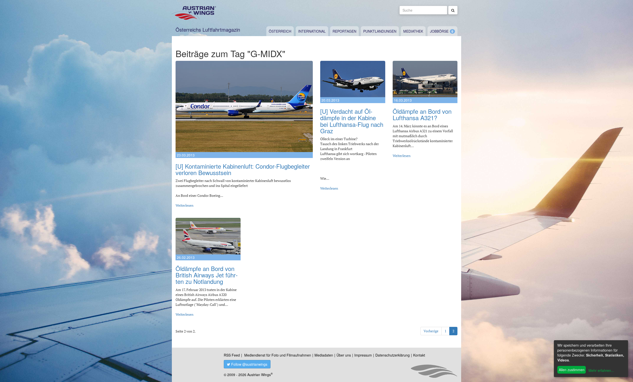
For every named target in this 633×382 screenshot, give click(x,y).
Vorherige (431, 331)
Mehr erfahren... (601, 370)
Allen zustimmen (572, 369)
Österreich (280, 31)
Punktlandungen (379, 31)
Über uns (344, 355)
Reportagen (344, 31)
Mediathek (413, 31)
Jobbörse (439, 31)
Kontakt (419, 355)
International (312, 31)
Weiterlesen (184, 205)
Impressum (363, 355)
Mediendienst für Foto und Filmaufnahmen (277, 355)
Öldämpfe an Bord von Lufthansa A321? (422, 114)
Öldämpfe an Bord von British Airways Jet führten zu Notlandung (207, 275)
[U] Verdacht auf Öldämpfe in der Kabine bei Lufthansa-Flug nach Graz (351, 121)
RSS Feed (232, 355)
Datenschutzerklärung (392, 355)
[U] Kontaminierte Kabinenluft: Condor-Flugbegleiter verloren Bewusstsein (243, 169)
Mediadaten (324, 355)
